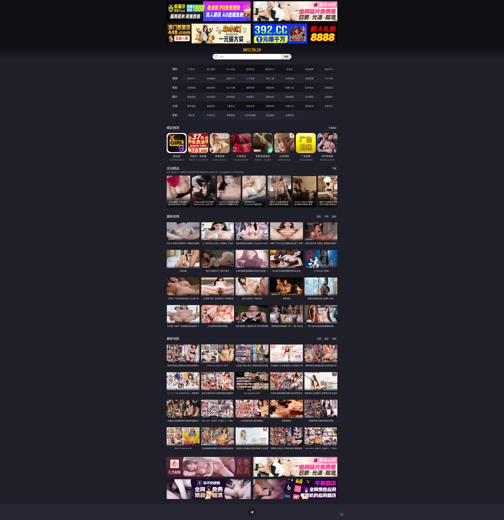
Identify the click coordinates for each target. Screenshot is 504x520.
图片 (174, 97)
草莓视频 (231, 115)
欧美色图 (231, 96)
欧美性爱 (250, 87)
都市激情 (191, 106)
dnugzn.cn (252, 50)
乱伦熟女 (309, 87)
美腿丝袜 (270, 96)
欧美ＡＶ (231, 78)
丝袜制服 (289, 78)
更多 (334, 216)
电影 (174, 87)
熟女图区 (309, 96)
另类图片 (329, 96)
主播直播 (309, 78)
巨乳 (326, 216)
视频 (174, 78)
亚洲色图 (211, 96)
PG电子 (191, 69)
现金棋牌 (309, 69)
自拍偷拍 (211, 78)
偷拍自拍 (211, 87)
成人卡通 (231, 87)
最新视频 (173, 216)
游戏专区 (250, 69)
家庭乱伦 (211, 106)
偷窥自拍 (191, 96)
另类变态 (329, 87)
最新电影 (173, 338)
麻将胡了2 (270, 69)
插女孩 (191, 115)
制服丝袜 (270, 87)
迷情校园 (270, 106)
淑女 (326, 338)
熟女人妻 (270, 78)
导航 (174, 115)
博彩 (174, 69)
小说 (174, 106)
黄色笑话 (309, 106)
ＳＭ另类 (329, 78)
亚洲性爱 (191, 87)
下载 (334, 168)
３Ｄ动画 (250, 78)
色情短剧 (289, 115)
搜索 (286, 56)
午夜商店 (211, 115)
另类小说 (289, 106)
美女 (319, 216)
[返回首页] (342, 514)
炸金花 (289, 69)
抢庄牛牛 (329, 69)
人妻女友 (231, 106)
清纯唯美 (289, 96)
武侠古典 (250, 106)
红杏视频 (270, 115)
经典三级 (289, 87)
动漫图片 (250, 96)
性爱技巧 (329, 106)
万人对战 (231, 69)
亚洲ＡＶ (191, 78)
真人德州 (211, 69)
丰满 (319, 338)
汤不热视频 (250, 115)
